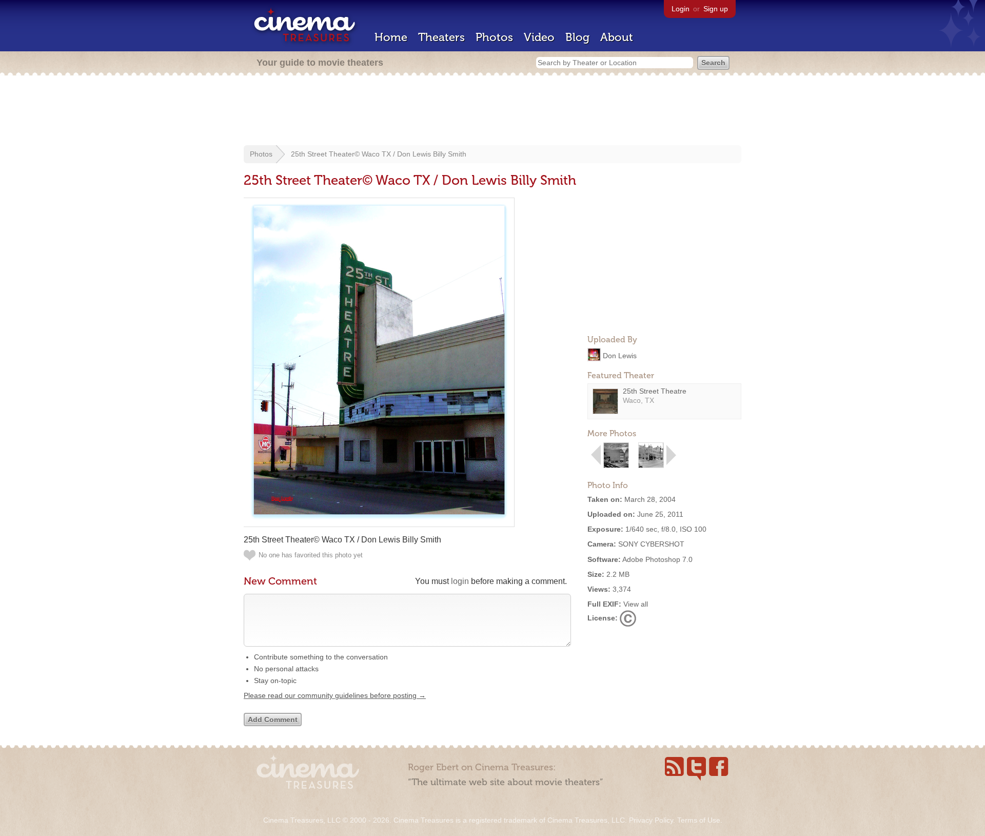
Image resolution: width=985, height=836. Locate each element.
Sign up (715, 9)
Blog (577, 37)
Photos (494, 37)
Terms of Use (698, 820)
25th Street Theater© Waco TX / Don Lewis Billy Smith (378, 154)
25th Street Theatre (654, 391)
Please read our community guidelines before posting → (335, 695)
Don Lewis (620, 355)
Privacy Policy (651, 820)
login (460, 581)
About (616, 37)
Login (681, 9)
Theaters (441, 37)
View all (635, 604)
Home (391, 37)
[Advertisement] (492, 111)
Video (539, 37)
